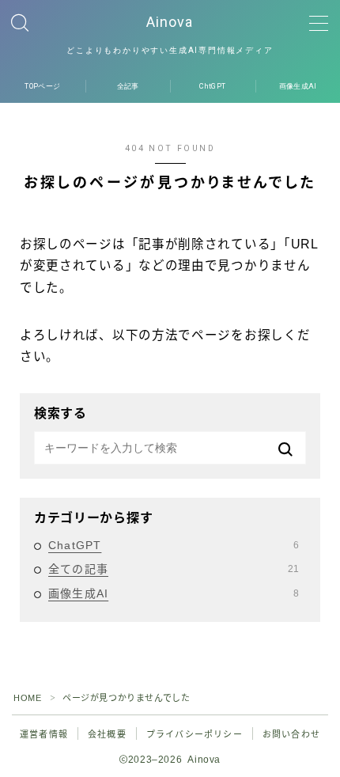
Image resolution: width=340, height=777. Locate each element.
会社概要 (107, 734)
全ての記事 (173, 569)
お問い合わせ (291, 734)
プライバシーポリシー (194, 734)
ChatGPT (173, 545)
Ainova (170, 22)
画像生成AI (173, 593)
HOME (27, 698)
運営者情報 (44, 734)
